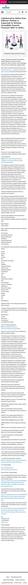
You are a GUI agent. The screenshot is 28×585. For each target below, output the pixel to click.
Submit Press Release (8, 580)
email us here (4, 522)
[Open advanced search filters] (22, 12)
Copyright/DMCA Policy (7, 582)
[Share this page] (26, 12)
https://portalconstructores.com (9, 469)
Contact (25, 582)
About (7, 577)
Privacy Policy (17, 582)
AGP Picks (3, 2)
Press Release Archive (16, 577)
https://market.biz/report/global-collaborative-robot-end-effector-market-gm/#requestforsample (12, 160)
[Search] (19, 12)
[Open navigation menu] (2, 12)
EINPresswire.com (6, 69)
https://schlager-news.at (7, 467)
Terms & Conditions (20, 580)
